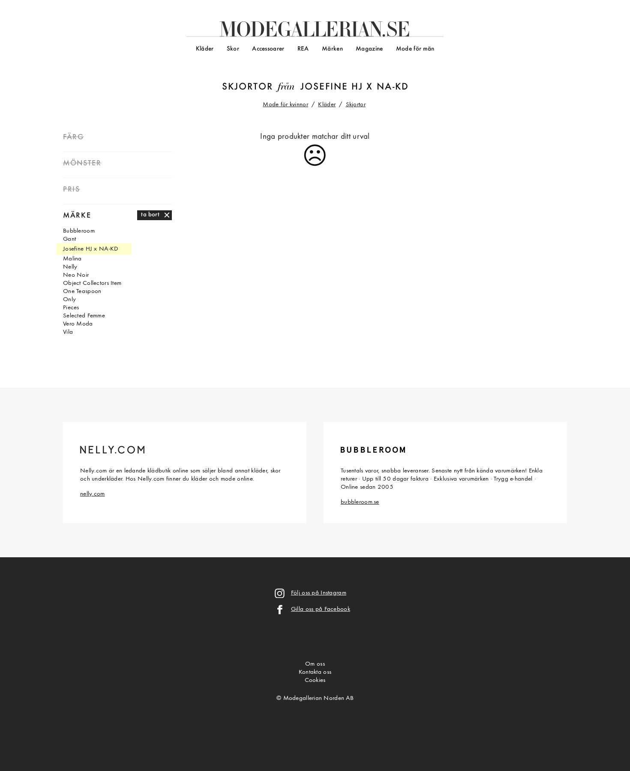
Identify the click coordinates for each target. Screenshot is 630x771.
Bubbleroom (79, 231)
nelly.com (92, 494)
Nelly (70, 267)
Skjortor (247, 87)
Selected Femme (84, 316)
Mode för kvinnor (285, 105)
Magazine (369, 49)
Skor (233, 49)
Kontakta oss (315, 672)
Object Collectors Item (92, 283)
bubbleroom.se (360, 502)
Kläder (205, 49)
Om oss (315, 664)
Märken (332, 49)
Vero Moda (78, 324)
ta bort (150, 215)
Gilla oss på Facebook (320, 609)
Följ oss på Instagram (318, 593)
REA (303, 49)
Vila (68, 332)
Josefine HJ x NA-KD (354, 87)
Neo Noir (76, 275)
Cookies (315, 680)
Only (69, 299)
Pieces (71, 308)
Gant (69, 239)
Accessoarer (268, 49)
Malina (72, 259)
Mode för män (415, 49)
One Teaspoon (82, 291)
